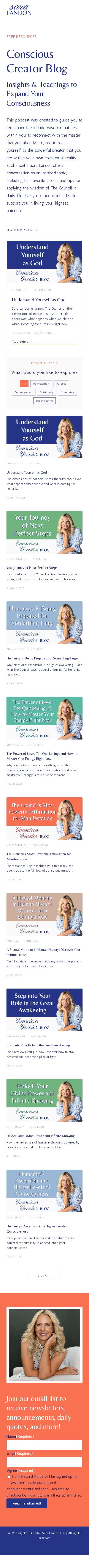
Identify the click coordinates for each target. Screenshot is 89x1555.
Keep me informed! (27, 1503)
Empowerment (24, 392)
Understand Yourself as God (38, 299)
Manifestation (41, 383)
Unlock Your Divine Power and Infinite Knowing (40, 1136)
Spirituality (47, 392)
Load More (44, 1276)
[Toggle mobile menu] (81, 10)
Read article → (22, 342)
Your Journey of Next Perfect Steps (31, 567)
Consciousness (44, 400)
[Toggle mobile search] (73, 10)
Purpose (61, 383)
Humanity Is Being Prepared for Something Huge (42, 658)
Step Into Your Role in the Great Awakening (38, 1045)
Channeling (67, 392)
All (24, 383)
